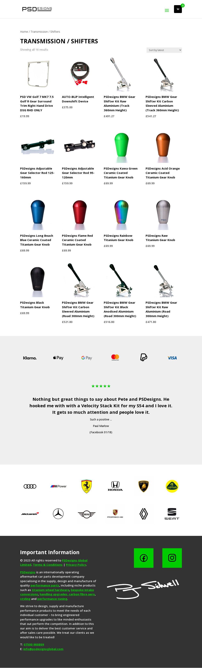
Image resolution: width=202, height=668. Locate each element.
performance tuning (52, 599)
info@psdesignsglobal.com (43, 649)
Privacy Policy (76, 565)
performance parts (45, 585)
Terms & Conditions (48, 565)
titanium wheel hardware (50, 590)
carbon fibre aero (82, 594)
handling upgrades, (54, 594)
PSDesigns (150, 399)
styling (25, 599)
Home (24, 31)
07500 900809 (34, 644)
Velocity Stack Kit (100, 405)
